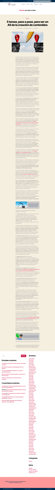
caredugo (20, 28)
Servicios (28, 4)
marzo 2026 (31, 364)
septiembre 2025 (32, 372)
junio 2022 (31, 425)
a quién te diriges (19, 345)
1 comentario (36, 28)
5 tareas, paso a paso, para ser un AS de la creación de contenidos (27, 23)
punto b (24, 347)
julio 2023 (31, 411)
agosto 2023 (31, 409)
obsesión (22, 346)
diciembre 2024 (32, 385)
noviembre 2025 (32, 369)
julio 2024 (31, 393)
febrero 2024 (31, 400)
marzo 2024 (31, 399)
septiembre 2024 (32, 390)
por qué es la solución (33, 346)
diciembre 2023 (32, 403)
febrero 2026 (31, 366)
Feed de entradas (32, 469)
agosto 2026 (31, 358)
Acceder (30, 468)
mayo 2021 (31, 445)
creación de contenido (25, 345)
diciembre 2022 (32, 416)
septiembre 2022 (32, 421)
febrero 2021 (31, 449)
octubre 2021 (32, 437)
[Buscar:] (11, 356)
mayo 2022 (31, 427)
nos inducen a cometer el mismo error (29, 174)
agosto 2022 (31, 422)
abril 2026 (31, 363)
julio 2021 (31, 442)
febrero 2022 (31, 431)
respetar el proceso (34, 347)
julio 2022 (31, 424)
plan (29, 346)
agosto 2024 (31, 391)
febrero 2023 (31, 413)
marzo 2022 (31, 430)
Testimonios (36, 4)
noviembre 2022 (32, 418)
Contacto (40, 4)
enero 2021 (31, 451)
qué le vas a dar (28, 347)
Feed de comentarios (33, 471)
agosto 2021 (31, 440)
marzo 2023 (31, 412)
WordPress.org (32, 472)
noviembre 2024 (32, 387)
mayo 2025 (31, 378)
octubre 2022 (32, 419)
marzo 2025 (31, 381)
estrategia (31, 345)
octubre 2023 (32, 406)
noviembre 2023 (32, 405)
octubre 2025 (32, 370)
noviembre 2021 (32, 436)
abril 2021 (31, 446)
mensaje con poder (36, 345)
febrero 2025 (31, 382)
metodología (18, 346)
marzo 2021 (31, 448)
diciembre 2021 (32, 434)
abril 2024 (31, 397)
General (27, 18)
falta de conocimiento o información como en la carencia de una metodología (27, 123)
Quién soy (23, 4)
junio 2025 (31, 376)
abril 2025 (31, 379)
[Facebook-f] (28, 1)
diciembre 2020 (32, 452)
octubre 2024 (32, 388)
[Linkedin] (31, 1)
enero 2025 (31, 384)
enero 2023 (31, 415)
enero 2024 (31, 402)
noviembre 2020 (32, 454)
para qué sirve (26, 346)
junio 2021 (31, 443)
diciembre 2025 (32, 367)
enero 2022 (31, 433)
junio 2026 (31, 360)
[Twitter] (29, 1)
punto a (22, 347)
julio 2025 (31, 375)
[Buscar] (50, 1)
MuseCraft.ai (4, 400)
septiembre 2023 (32, 408)
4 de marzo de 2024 (28, 28)
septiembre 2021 (32, 439)
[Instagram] (30, 1)
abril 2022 (31, 428)
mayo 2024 (31, 396)
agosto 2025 (31, 373)
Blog (31, 4)
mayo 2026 (31, 361)
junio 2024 (31, 394)
